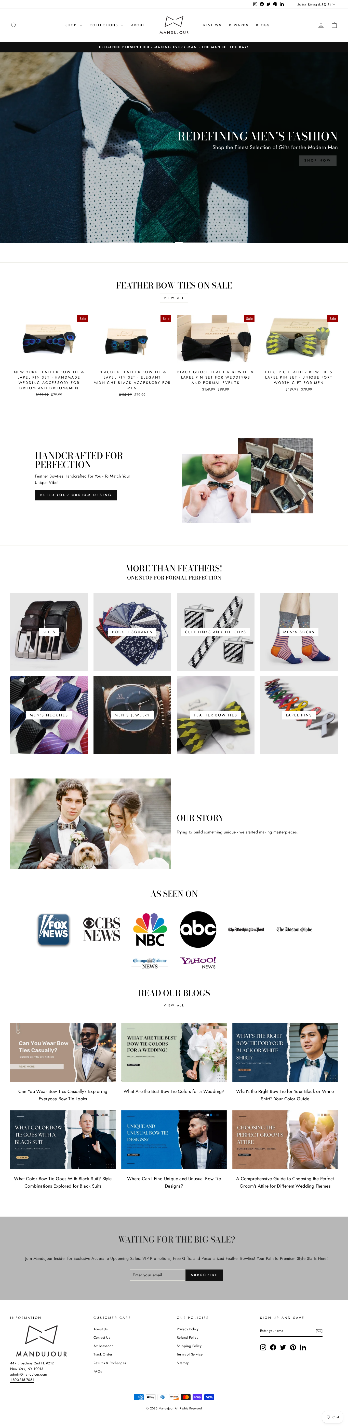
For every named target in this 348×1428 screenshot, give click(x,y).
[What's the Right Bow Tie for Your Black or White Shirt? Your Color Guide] (285, 1052)
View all (174, 298)
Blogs (263, 25)
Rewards (238, 25)
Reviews (212, 25)
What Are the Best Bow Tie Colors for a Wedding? (174, 1091)
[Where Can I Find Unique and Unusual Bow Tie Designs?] (174, 1140)
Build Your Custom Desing (76, 495)
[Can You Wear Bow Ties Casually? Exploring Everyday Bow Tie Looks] (63, 1052)
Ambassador (103, 1345)
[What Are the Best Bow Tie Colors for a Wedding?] (174, 1052)
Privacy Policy (188, 1329)
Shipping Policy (189, 1345)
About (138, 25)
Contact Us (101, 1337)
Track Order (102, 1354)
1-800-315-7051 (22, 1379)
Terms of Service (190, 1354)
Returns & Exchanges (109, 1362)
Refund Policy (187, 1337)
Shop (71, 25)
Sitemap (183, 1362)
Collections (105, 25)
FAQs (97, 1371)
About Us (100, 1329)
